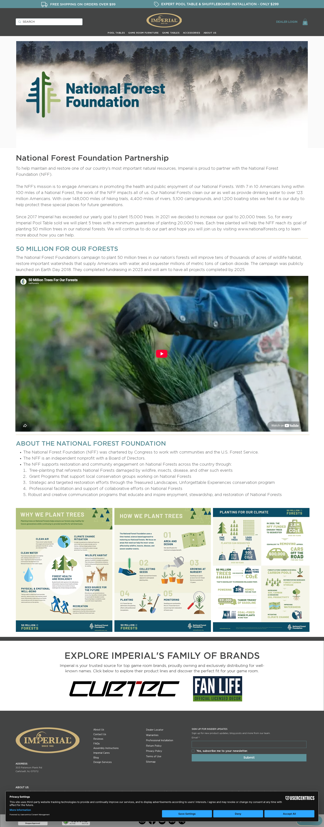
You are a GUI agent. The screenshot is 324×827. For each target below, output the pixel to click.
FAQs (96, 744)
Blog (96, 758)
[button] (305, 22)
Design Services (102, 762)
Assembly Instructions (106, 748)
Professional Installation (159, 740)
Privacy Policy (154, 751)
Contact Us (99, 734)
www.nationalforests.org (261, 229)
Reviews (98, 739)
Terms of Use (153, 756)
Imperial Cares (101, 753)
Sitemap (151, 762)
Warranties (152, 735)
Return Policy (153, 746)
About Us (98, 730)
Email (196, 737)
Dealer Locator (154, 730)
